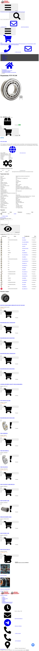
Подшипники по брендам (14, 11)
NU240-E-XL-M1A (25, 248)
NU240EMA (24, 278)
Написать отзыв (3, 217)
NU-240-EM (24, 282)
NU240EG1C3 (24, 263)
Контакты (17, 44)
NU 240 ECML (24, 244)
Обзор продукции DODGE (3, 575)
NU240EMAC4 (24, 252)
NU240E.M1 (24, 267)
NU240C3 (23, 246)
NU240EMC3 (24, 286)
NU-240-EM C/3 (24, 271)
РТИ (20, 11)
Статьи (14, 44)
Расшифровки (6, 44)
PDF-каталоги (10, 44)
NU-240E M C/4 (24, 288)
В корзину (16, 135)
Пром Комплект (3, 649)
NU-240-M (24, 284)
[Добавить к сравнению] (19, 135)
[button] (3, 595)
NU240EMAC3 (24, 280)
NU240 (15, 213)
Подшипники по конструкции (5, 11)
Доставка (28, 43)
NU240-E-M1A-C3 (25, 261)
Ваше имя (2, 219)
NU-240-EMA (24, 273)
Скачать (1, 577)
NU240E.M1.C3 (24, 265)
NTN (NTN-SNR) (3, 141)
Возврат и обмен (33, 43)
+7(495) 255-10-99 (18, 633)
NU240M (23, 237)
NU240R (23, 250)
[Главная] (9, 68)
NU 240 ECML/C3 (25, 254)
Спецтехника (23, 11)
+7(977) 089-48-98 (18, 640)
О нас (26, 43)
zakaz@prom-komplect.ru (18, 618)
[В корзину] (9, 311)
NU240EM (24, 269)
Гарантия (1, 44)
